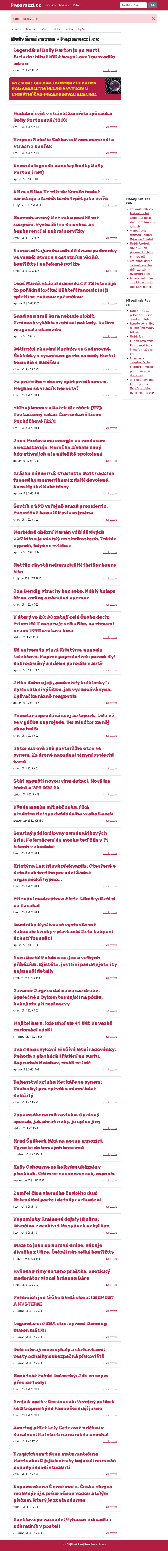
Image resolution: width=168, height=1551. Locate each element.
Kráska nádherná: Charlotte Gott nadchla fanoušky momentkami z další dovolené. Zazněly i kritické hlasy (63, 480)
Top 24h (43, 29)
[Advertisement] (140, 109)
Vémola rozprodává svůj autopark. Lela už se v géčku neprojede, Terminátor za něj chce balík (63, 722)
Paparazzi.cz (26, 5)
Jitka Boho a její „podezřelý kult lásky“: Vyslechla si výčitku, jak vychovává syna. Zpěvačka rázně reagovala (62, 689)
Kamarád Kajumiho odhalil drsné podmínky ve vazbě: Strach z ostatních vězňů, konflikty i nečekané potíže (65, 257)
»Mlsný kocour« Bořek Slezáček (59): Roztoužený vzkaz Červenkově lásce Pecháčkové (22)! (58, 414)
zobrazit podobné (110, 70)
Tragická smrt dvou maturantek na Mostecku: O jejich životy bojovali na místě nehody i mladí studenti (64, 1460)
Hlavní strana (50, 5)
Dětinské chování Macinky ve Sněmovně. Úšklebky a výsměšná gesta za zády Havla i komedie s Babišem (64, 355)
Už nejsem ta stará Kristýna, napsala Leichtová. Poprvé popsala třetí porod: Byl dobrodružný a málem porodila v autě (64, 656)
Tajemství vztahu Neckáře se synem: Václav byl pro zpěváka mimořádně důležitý (57, 1088)
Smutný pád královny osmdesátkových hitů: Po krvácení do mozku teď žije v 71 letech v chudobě (61, 839)
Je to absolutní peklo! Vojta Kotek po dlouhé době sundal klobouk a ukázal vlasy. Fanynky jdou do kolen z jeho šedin (142, 217)
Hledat (152, 5)
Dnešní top (30, 29)
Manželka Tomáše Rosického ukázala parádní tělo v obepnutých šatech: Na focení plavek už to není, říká (142, 345)
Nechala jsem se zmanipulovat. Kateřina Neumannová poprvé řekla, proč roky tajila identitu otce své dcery (141, 366)
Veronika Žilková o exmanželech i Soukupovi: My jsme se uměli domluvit (141, 235)
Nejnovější (16, 29)
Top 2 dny (55, 29)
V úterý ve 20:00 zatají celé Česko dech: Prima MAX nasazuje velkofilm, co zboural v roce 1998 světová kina (63, 623)
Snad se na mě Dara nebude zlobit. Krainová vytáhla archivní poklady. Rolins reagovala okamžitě (63, 322)
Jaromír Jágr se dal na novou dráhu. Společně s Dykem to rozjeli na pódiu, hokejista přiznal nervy (58, 997)
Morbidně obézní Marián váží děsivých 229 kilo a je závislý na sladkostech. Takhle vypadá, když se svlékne (64, 538)
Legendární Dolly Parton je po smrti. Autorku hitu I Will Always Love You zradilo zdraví (64, 56)
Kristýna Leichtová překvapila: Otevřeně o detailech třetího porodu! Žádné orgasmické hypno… (64, 872)
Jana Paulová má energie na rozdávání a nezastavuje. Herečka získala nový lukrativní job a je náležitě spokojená (59, 447)
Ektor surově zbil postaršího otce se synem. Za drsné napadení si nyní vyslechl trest (63, 755)
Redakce (77, 5)
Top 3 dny (69, 29)
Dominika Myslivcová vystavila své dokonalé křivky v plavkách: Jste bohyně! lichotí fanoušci (63, 931)
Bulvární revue (64, 5)
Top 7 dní (82, 29)
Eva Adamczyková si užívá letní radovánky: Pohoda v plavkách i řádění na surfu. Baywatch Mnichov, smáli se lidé (64, 1056)
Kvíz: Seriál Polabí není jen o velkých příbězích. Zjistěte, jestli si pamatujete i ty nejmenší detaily (65, 964)
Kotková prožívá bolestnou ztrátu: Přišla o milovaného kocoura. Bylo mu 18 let (141, 282)
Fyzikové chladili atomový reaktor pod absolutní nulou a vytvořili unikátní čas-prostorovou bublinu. (54, 89)
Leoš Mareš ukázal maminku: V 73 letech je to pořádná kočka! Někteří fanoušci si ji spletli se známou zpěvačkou (64, 290)
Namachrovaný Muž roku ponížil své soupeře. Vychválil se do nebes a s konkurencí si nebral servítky (56, 224)
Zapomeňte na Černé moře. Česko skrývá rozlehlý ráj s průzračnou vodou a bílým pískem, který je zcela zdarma (62, 1493)
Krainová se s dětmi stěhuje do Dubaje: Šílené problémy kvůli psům (142, 327)
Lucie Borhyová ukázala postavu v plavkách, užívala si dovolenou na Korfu (142, 315)
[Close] (153, 18)
